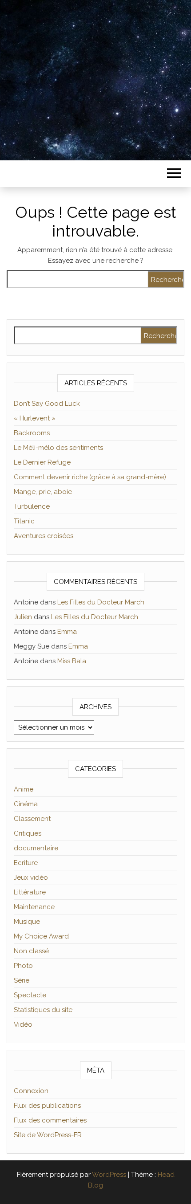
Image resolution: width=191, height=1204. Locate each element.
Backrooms (32, 433)
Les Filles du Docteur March (100, 602)
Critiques (27, 833)
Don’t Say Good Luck (47, 404)
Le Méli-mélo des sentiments (58, 448)
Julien (23, 617)
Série (21, 980)
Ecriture (26, 863)
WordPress (109, 1175)
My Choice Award (41, 936)
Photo (23, 966)
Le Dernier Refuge (42, 462)
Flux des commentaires (50, 1120)
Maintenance (34, 907)
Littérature (30, 892)
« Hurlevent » (35, 418)
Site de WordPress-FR (48, 1135)
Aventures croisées (43, 536)
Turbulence (32, 506)
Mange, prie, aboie (43, 492)
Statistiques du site (43, 1010)
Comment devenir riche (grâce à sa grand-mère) (90, 477)
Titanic (24, 521)
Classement (32, 819)
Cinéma (26, 804)
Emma (67, 632)
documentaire (36, 848)
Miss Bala (71, 661)
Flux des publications (47, 1106)
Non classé (31, 951)
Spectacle (30, 995)
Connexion (31, 1091)
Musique (27, 922)
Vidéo (23, 1024)
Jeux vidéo (31, 877)
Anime (23, 789)
